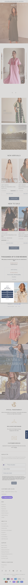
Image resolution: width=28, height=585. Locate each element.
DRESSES (7, 291)
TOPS (7, 293)
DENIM (7, 295)
